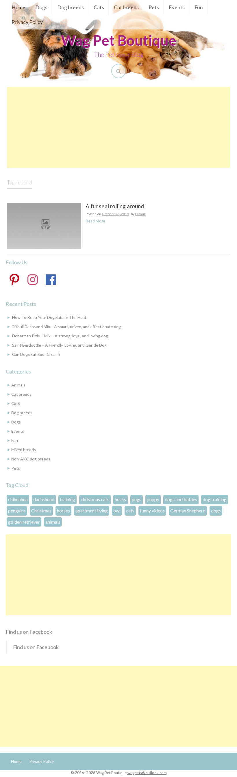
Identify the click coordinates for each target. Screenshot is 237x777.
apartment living (91, 510)
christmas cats (95, 499)
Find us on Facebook (29, 632)
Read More (95, 220)
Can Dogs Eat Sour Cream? (36, 354)
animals (52, 522)
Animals (18, 384)
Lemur (140, 214)
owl (117, 510)
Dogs (41, 7)
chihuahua (18, 499)
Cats (99, 7)
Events (177, 7)
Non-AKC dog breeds (30, 458)
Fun (199, 7)
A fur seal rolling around (115, 206)
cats (130, 510)
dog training (215, 499)
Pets (154, 7)
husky (120, 499)
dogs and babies (181, 499)
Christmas (41, 510)
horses (63, 510)
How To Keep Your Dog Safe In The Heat (49, 317)
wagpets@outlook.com (147, 772)
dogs (216, 510)
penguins (17, 510)
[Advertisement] (118, 127)
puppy (153, 499)
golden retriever (24, 522)
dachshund (43, 499)
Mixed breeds (23, 449)
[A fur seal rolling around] (44, 225)
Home (18, 7)
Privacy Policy (27, 22)
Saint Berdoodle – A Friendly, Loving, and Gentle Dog (59, 345)
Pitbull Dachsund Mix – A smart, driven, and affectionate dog (66, 326)
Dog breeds (70, 7)
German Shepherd (187, 510)
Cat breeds (126, 7)
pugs (136, 499)
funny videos (152, 510)
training (67, 499)
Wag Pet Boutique (118, 40)
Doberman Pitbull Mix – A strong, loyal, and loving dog (60, 335)
